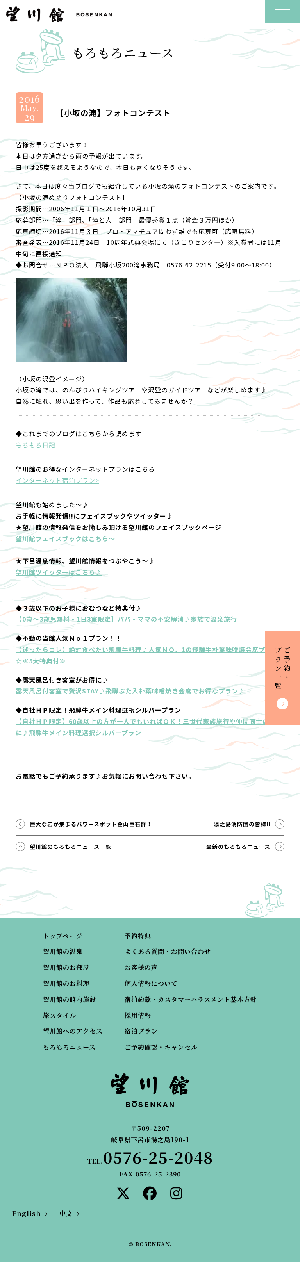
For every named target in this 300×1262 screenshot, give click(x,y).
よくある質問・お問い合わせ (168, 951)
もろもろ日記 (35, 444)
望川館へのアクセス (73, 1031)
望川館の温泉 (63, 951)
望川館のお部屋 (66, 967)
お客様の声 (141, 967)
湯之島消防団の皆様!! (242, 824)
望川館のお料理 (66, 983)
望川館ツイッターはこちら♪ (59, 572)
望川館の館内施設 (69, 999)
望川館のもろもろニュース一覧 (70, 846)
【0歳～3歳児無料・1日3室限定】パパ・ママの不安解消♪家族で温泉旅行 (126, 619)
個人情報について (151, 983)
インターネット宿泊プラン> (57, 480)
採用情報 (138, 1015)
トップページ (62, 935)
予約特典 (138, 935)
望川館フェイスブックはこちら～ (65, 538)
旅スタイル (59, 1015)
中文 (66, 1213)
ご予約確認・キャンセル (161, 1047)
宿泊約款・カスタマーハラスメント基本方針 (191, 999)
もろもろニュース (69, 1047)
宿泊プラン (141, 1031)
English (26, 1213)
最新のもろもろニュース (238, 846)
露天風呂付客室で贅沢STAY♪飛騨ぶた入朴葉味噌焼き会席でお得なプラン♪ (130, 690)
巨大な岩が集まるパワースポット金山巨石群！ (91, 824)
